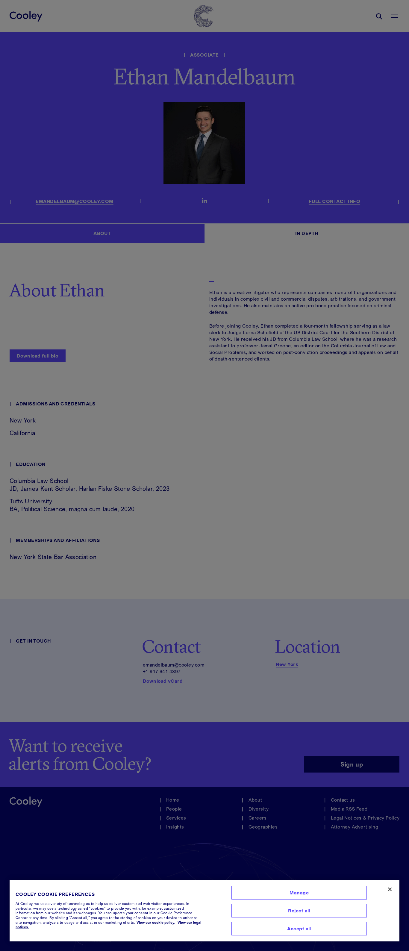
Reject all (299, 911)
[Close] (389, 889)
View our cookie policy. (156, 922)
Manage (299, 893)
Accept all (299, 929)
